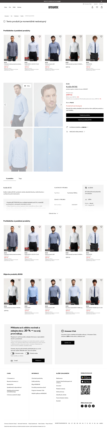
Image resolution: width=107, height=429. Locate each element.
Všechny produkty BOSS (84, 120)
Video (28, 86)
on (10, 7)
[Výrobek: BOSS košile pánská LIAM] (53, 48)
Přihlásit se (38, 360)
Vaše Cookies (41, 423)
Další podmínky (36, 381)
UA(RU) (101, 423)
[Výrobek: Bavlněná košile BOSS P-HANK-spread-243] (74, 291)
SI (92, 423)
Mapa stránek (49, 423)
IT (85, 423)
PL (87, 423)
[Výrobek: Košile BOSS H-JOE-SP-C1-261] (33, 48)
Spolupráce (10, 384)
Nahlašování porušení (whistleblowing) (13, 391)
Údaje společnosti (32, 423)
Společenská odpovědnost (14, 387)
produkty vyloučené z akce (25, 345)
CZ (74, 423)
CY (72, 423)
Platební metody (60, 388)
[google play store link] (86, 377)
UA (97, 423)
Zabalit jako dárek (61, 395)
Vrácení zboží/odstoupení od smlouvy (64, 382)
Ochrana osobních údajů (13, 395)
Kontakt (58, 401)
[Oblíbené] (97, 7)
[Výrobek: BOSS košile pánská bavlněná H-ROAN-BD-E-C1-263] (74, 48)
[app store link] (86, 381)
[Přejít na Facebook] (82, 406)
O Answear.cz (11, 378)
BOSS (68, 84)
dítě (14, 7)
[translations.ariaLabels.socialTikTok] (93, 406)
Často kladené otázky (62, 398)
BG (69, 423)
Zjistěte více (68, 342)
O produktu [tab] (9, 178)
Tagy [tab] (20, 178)
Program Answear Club (38, 390)
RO (90, 423)
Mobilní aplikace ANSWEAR (39, 393)
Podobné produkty (85, 115)
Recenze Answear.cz (12, 381)
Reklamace (59, 378)
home (19, 7)
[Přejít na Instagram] (86, 406)
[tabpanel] (53, 198)
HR (80, 423)
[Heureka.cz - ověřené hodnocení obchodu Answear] (83, 412)
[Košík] (102, 7)
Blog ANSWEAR (36, 384)
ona (5, 7)
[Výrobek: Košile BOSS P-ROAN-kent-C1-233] (94, 291)
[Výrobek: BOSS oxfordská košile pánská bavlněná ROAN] (12, 48)
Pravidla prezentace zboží (39, 387)
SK (94, 423)
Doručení (58, 385)
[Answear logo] (53, 7)
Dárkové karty (60, 392)
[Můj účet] (92, 7)
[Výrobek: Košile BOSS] (94, 48)
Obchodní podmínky (37, 378)
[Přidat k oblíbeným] (19, 36)
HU (83, 423)
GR (77, 423)
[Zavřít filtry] (101, 1)
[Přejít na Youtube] (89, 406)
